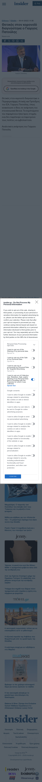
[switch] (33, 350)
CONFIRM (12, 476)
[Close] (37, 303)
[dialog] (21, 391)
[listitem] (21, 344)
